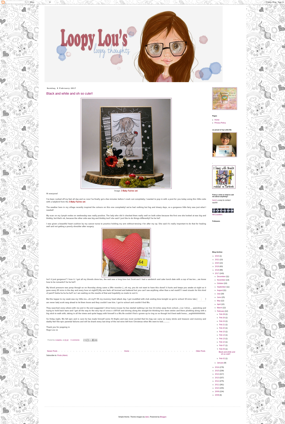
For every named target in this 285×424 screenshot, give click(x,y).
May (219, 301)
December (221, 276)
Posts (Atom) (62, 355)
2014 (217, 374)
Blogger (163, 417)
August (220, 290)
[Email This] (84, 340)
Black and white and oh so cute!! (69, 93)
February (221, 311)
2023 (217, 256)
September (221, 287)
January (220, 363)
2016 (217, 367)
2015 (217, 371)
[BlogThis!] (87, 340)
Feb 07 (222, 345)
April (219, 304)
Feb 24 (222, 321)
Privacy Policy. (220, 123)
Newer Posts (52, 351)
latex (147, 417)
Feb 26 (222, 318)
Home (126, 351)
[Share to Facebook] (93, 340)
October (220, 283)
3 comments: (75, 340)
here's (214, 200)
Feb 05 (222, 349)
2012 (217, 381)
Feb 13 (222, 339)
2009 (217, 391)
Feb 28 (222, 314)
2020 (217, 263)
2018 (217, 270)
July (219, 294)
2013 (217, 378)
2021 (217, 260)
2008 (217, 395)
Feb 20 (222, 328)
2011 (217, 385)
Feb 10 (222, 342)
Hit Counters (217, 215)
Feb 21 (222, 325)
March (220, 308)
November (221, 280)
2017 (217, 273)
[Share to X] (90, 340)
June (219, 297)
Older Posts (200, 351)
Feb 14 (222, 335)
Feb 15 (222, 332)
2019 (217, 266)
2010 (217, 388)
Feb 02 (222, 358)
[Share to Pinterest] (96, 340)
